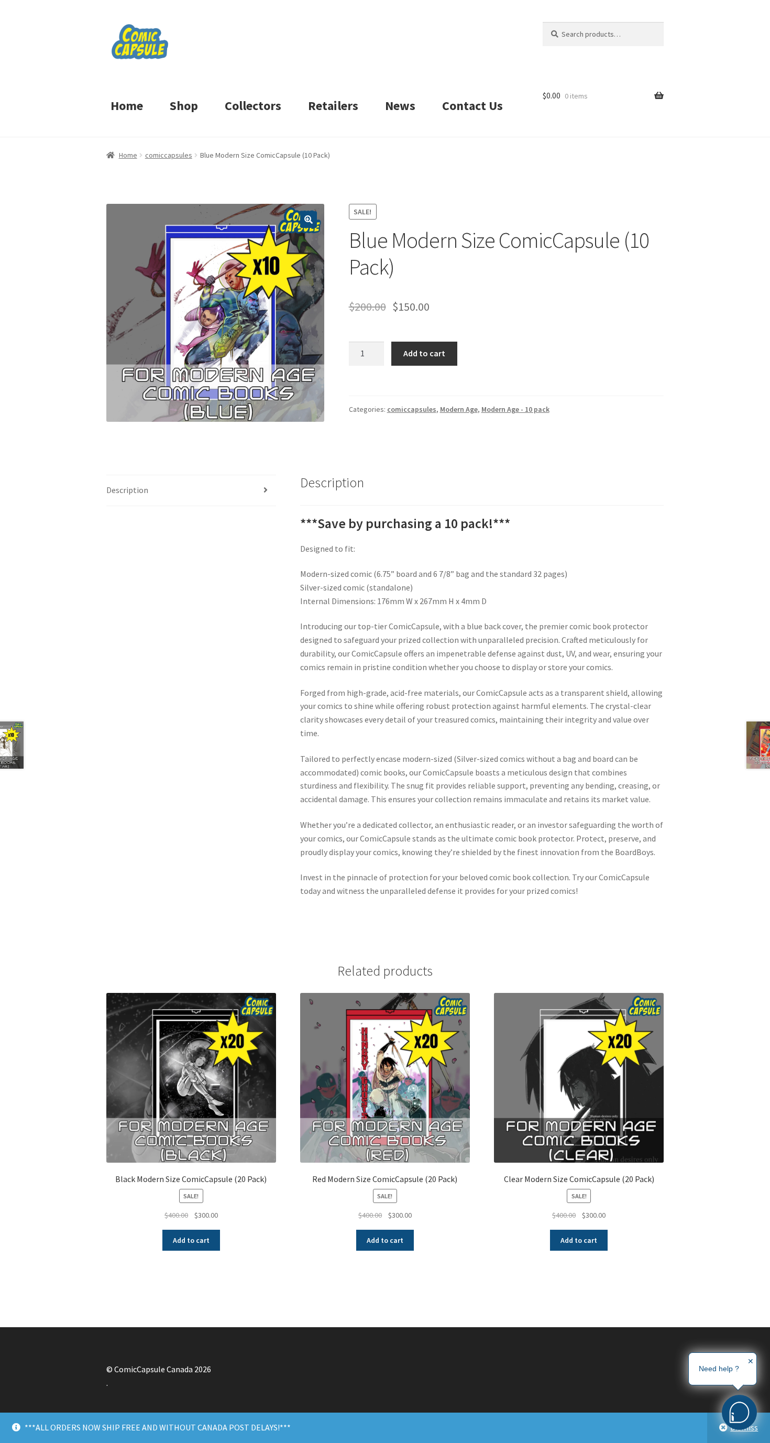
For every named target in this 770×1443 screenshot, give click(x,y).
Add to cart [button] (191, 1240)
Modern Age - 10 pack (515, 409)
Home (127, 105)
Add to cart (424, 353)
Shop (184, 105)
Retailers (333, 105)
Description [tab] (127, 490)
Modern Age (459, 409)
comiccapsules (168, 155)
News (400, 105)
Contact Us (472, 105)
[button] (308, 219)
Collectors (253, 105)
